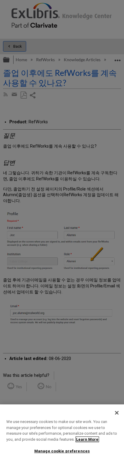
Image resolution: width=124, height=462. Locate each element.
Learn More (87, 439)
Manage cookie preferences (62, 451)
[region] (62, 433)
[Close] (116, 412)
